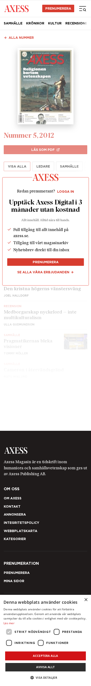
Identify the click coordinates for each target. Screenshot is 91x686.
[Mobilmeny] (82, 8)
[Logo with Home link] (16, 8)
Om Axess (12, 498)
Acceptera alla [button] (45, 656)
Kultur (55, 23)
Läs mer (9, 623)
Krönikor (35, 23)
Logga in (65, 191)
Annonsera (15, 514)
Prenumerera (58, 8)
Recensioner (77, 23)
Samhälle (13, 23)
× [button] (86, 600)
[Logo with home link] (45, 450)
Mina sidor (14, 581)
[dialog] (45, 640)
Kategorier (15, 539)
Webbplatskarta (20, 531)
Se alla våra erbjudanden (43, 272)
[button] (45, 678)
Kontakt (12, 506)
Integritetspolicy (21, 523)
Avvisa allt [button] (45, 667)
